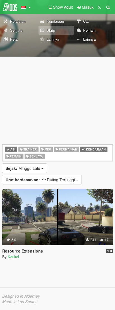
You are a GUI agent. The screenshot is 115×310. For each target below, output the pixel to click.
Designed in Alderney (21, 296)
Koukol (13, 256)
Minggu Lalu (23, 168)
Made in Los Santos (19, 301)
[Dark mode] (100, 7)
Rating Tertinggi (41, 179)
